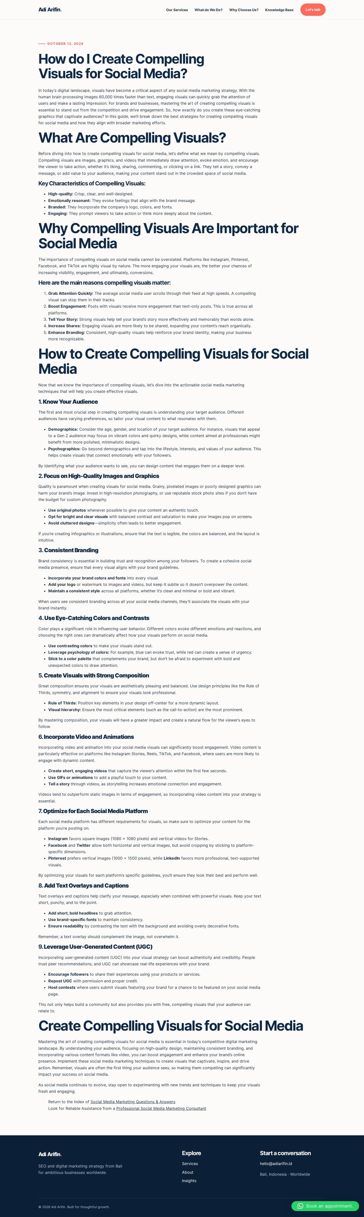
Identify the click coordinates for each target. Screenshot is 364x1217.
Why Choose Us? (244, 10)
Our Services (177, 10)
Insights (189, 1180)
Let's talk (313, 9)
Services (190, 1163)
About (187, 1172)
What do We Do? (209, 10)
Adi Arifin (50, 9)
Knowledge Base (279, 10)
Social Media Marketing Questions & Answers (133, 1101)
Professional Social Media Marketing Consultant (161, 1108)
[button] (325, 1206)
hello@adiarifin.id (276, 1163)
